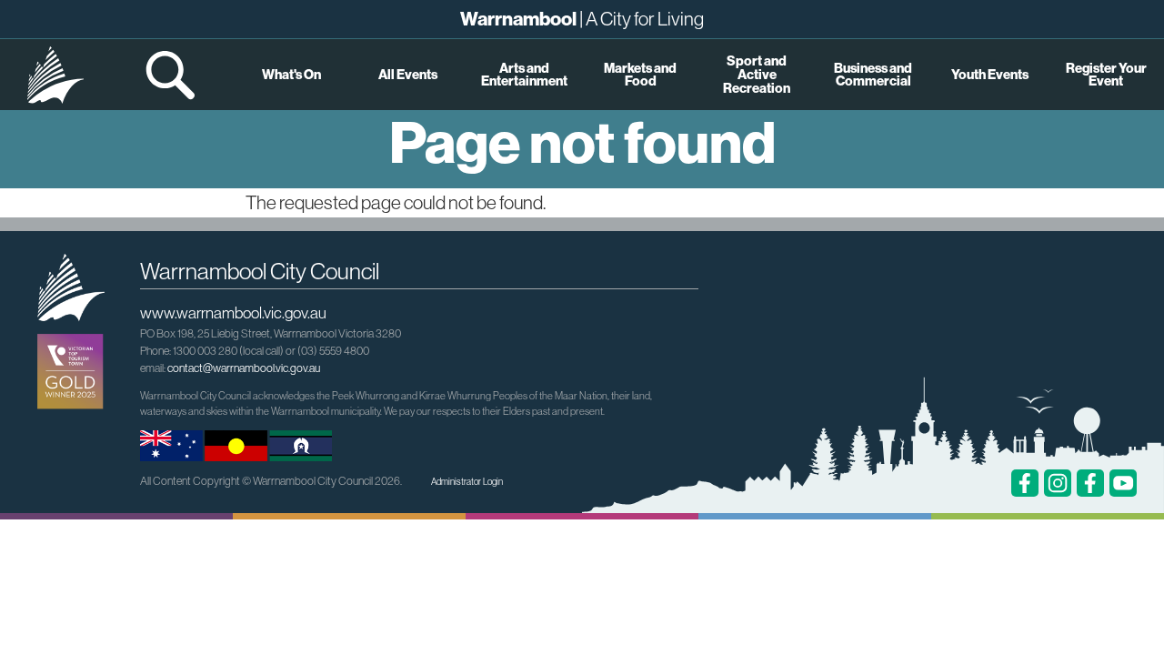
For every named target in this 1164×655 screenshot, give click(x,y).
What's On (291, 74)
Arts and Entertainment (524, 74)
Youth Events (990, 74)
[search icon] (172, 74)
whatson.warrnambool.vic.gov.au (55, 74)
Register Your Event (1106, 74)
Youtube (1123, 483)
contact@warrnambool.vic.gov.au (243, 367)
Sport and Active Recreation (756, 74)
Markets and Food (640, 74)
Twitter (1090, 483)
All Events (407, 74)
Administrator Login (467, 482)
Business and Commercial (873, 74)
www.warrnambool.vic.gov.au (233, 312)
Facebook (1025, 483)
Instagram (1057, 483)
